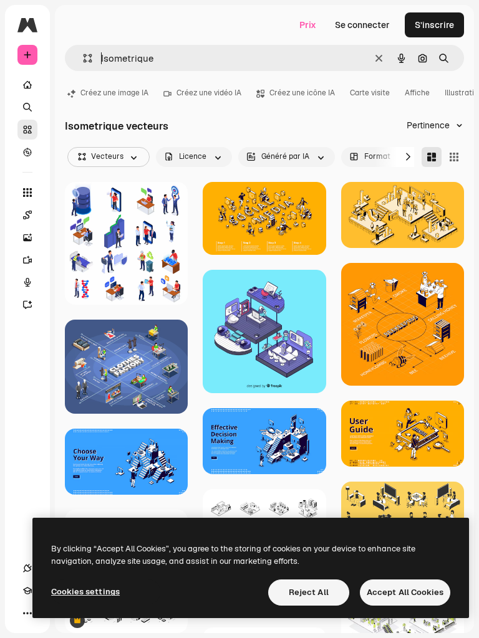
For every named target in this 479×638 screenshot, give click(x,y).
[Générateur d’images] (27, 237)
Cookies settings (85, 591)
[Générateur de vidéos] (27, 260)
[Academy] (27, 591)
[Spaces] (27, 215)
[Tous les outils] (27, 192)
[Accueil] (27, 85)
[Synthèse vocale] (27, 282)
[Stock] (27, 130)
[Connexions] (27, 568)
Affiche (417, 93)
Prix (307, 25)
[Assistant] (27, 305)
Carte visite (370, 93)
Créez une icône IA (302, 93)
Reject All (309, 592)
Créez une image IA (114, 93)
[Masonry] (432, 157)
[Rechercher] (27, 107)
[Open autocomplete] (82, 58)
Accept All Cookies (405, 592)
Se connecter (362, 25)
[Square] (454, 157)
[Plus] (27, 613)
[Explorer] (27, 152)
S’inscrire (434, 25)
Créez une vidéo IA (209, 93)
